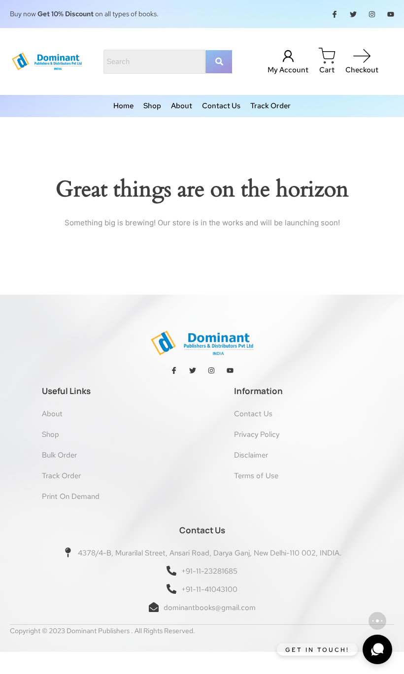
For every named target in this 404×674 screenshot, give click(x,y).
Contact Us (221, 106)
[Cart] (327, 56)
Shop (152, 106)
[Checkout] (361, 56)
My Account (288, 70)
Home (123, 106)
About (181, 106)
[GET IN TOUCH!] (377, 649)
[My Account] (288, 56)
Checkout (361, 70)
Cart (327, 70)
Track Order (270, 106)
